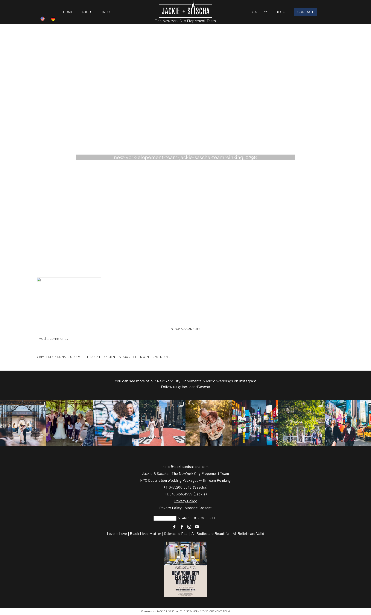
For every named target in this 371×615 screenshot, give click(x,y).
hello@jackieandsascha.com (185, 467)
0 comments (185, 329)
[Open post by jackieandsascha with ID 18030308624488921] (255, 423)
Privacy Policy (185, 501)
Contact (305, 12)
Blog (281, 12)
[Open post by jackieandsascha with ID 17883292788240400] (301, 423)
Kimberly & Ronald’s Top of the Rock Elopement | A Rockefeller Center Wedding (104, 356)
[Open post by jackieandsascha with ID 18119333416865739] (162, 423)
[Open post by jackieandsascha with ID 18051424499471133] (348, 423)
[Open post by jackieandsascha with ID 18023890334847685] (116, 423)
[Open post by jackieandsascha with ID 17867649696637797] (69, 423)
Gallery (259, 12)
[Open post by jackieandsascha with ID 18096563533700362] (209, 423)
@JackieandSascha (194, 387)
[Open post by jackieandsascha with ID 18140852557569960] (23, 423)
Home (68, 12)
